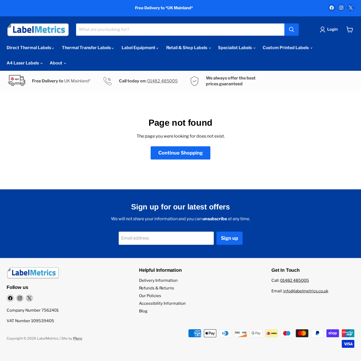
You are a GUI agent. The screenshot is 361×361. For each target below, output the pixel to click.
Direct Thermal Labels (29, 47)
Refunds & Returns (156, 288)
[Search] (291, 30)
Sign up (229, 238)
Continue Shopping (180, 153)
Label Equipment (139, 47)
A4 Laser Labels (23, 62)
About (56, 62)
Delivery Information (158, 280)
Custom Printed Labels (286, 47)
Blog (143, 311)
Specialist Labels (235, 47)
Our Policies (150, 295)
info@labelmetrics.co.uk (305, 291)
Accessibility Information (162, 303)
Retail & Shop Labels (187, 47)
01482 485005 (162, 80)
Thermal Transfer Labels (87, 47)
